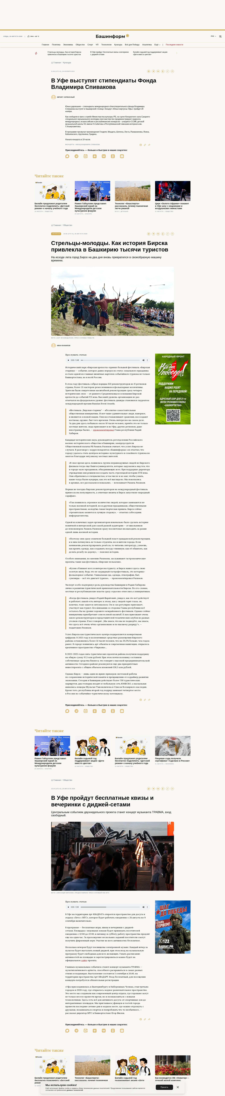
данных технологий (75, 1090)
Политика (56, 45)
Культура (118, 45)
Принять (164, 1087)
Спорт (90, 45)
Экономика (68, 45)
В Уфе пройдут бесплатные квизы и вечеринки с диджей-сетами (109, 53)
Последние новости (174, 45)
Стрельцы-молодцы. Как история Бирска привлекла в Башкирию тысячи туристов (64, 53)
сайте (84, 960)
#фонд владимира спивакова (88, 144)
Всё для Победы (132, 45)
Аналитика (147, 45)
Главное (45, 45)
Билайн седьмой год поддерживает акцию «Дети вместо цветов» (150, 53)
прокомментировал (103, 430)
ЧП (97, 45)
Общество (80, 45)
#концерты (70, 144)
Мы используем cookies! (61, 1085)
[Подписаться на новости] (122, 156)
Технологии (106, 45)
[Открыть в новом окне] (67, 156)
